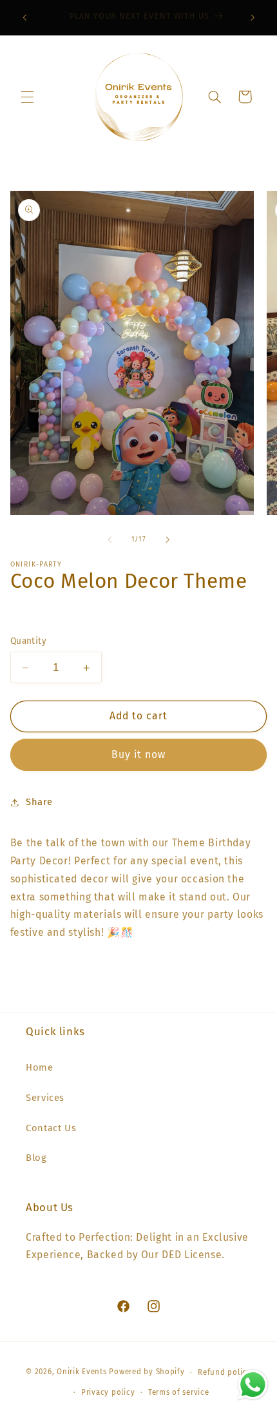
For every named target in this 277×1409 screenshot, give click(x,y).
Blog (36, 1157)
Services (45, 1097)
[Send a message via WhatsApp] (253, 1385)
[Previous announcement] (24, 17)
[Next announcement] (252, 17)
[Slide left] (109, 539)
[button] (27, 97)
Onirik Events (82, 1372)
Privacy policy (108, 1392)
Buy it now (138, 754)
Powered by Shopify (146, 1372)
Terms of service (178, 1392)
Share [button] (39, 802)
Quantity (28, 641)
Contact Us (51, 1128)
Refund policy (224, 1372)
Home (39, 1067)
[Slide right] (167, 539)
